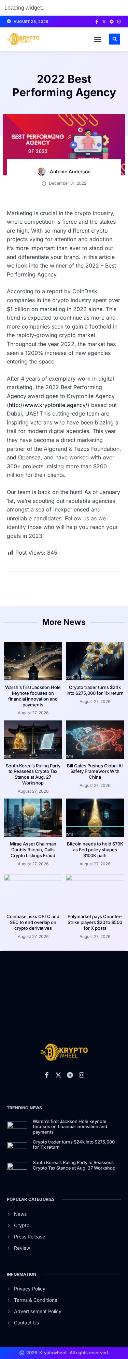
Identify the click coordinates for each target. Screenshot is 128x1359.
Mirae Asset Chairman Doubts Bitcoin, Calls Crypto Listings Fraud (33, 849)
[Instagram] (119, 22)
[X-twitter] (104, 22)
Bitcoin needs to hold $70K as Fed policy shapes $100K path (95, 849)
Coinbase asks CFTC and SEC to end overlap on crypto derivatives (32, 922)
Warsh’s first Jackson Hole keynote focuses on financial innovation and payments (33, 695)
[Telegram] (112, 22)
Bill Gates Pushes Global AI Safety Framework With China (95, 771)
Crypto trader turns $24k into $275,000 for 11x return (95, 690)
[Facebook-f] (97, 22)
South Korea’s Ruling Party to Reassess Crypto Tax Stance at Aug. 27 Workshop (33, 774)
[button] (97, 39)
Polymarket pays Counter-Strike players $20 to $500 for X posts (95, 922)
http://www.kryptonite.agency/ (48, 404)
